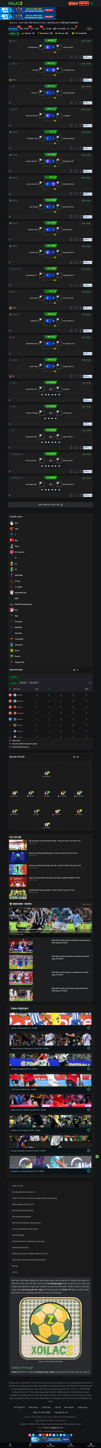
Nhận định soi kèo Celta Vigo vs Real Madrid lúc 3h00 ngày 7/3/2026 (70, 989)
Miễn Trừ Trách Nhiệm (42, 1412)
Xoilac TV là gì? (17, 1186)
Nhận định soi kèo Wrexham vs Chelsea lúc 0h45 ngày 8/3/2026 (70, 957)
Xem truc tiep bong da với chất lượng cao (26, 1223)
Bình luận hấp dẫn (18, 1235)
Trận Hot (29, 33)
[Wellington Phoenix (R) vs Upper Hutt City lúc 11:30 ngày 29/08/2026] (50, 439)
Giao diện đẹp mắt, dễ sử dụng (22, 1210)
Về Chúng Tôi (19, 1407)
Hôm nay (63, 33)
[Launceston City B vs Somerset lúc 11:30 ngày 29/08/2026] (50, 391)
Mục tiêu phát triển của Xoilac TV (23, 1192)
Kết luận (15, 1266)
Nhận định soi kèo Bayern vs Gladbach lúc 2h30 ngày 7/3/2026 (70, 973)
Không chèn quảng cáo (20, 1247)
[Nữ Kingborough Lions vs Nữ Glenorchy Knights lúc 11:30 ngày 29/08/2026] (50, 487)
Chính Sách (46, 1407)
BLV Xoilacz (46, 33)
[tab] (13, 28)
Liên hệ (14, 1272)
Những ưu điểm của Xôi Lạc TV (23, 1204)
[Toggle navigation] (91, 3)
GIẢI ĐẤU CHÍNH (16, 517)
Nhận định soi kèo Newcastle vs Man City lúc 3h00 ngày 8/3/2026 (38, 929)
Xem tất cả (86, 904)
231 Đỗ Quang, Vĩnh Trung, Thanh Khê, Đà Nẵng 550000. (53, 1417)
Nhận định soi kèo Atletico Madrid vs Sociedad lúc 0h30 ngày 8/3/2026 (71, 941)
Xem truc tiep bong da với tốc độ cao (25, 1229)
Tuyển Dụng (82, 1407)
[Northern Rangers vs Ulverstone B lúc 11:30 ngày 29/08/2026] (50, 415)
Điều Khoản (33, 1407)
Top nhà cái (73, 3)
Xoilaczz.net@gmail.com (53, 1428)
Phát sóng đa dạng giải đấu (21, 1217)
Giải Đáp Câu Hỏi (61, 1412)
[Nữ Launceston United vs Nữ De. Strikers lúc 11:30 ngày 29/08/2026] (50, 463)
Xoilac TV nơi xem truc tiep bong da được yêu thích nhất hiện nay (34, 1198)
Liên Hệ (58, 1407)
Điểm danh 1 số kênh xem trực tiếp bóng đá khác (29, 1260)
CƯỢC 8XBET (84, 3)
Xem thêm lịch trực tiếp (48, 505)
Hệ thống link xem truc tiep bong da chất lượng (28, 1241)
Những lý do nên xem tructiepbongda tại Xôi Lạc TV (30, 1254)
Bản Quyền (69, 1407)
